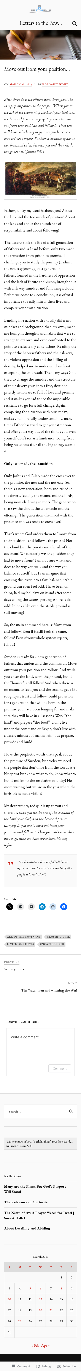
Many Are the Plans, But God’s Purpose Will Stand (35, 1189)
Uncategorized (52, 944)
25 (19, 1321)
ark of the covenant (24, 936)
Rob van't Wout (55, 84)
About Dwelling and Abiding (27, 1228)
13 (40, 1299)
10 (9, 1299)
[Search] (70, 23)
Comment (60, 1068)
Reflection (12, 1176)
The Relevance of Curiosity (26, 1202)
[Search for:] (40, 1111)
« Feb (35, 1345)
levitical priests (20, 944)
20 (40, 1310)
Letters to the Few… (40, 23)
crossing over (58, 936)
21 (50, 1310)
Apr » (45, 1345)
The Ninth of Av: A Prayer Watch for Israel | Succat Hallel (39, 1215)
